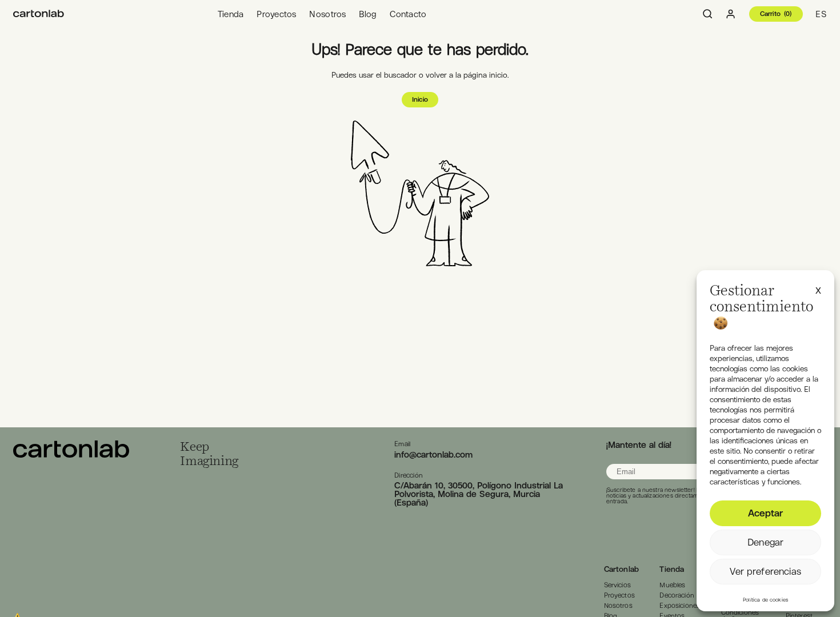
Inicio (420, 99)
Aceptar (765, 513)
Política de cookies (765, 600)
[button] (818, 289)
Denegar (765, 542)
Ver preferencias (765, 571)
